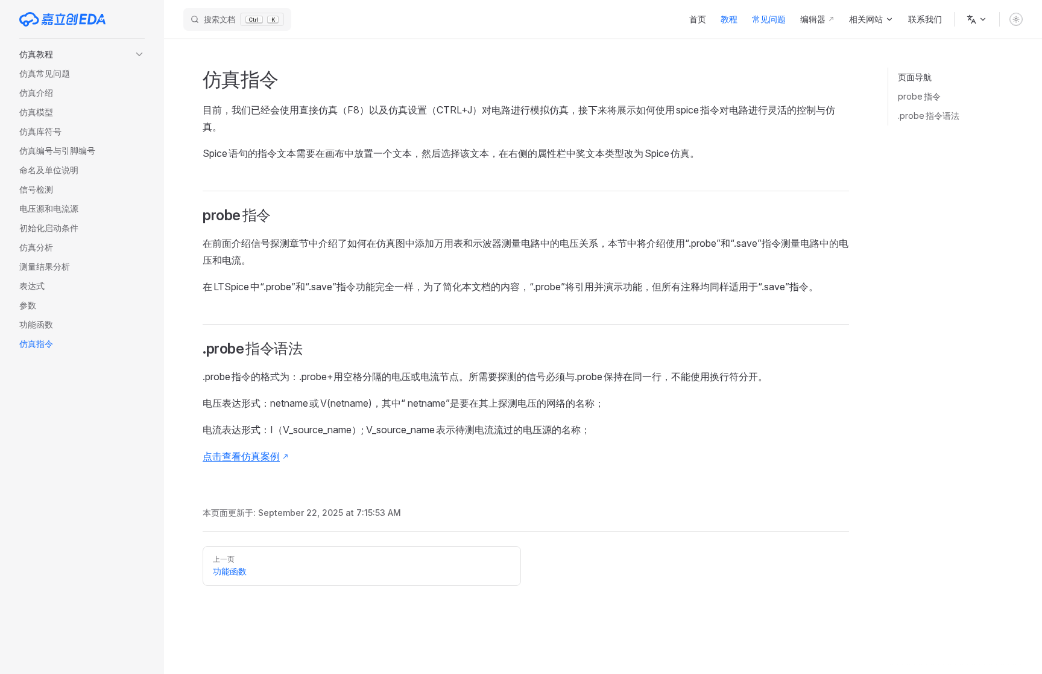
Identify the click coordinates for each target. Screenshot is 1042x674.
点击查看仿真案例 (241, 456)
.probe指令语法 (928, 115)
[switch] (1016, 19)
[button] (82, 54)
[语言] (976, 19)
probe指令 (919, 96)
